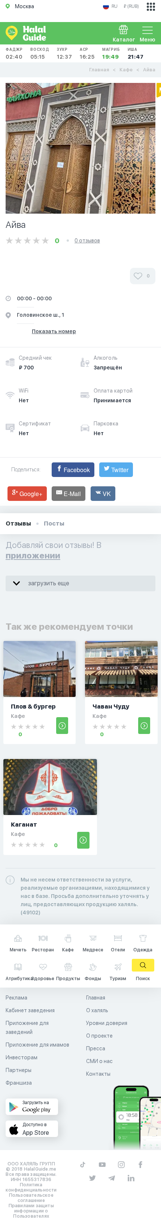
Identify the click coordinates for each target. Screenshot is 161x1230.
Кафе (126, 69)
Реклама (16, 998)
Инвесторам (21, 1057)
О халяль (97, 1010)
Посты (54, 523)
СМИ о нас (99, 1061)
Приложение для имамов (37, 1045)
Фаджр (14, 53)
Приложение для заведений (27, 1027)
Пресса (95, 1048)
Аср (87, 53)
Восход (39, 53)
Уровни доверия (106, 1023)
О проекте (99, 1036)
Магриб (111, 53)
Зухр (64, 53)
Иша (136, 53)
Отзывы (18, 523)
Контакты (98, 1074)
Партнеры (18, 1070)
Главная (99, 69)
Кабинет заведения (30, 1010)
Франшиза (19, 1083)
